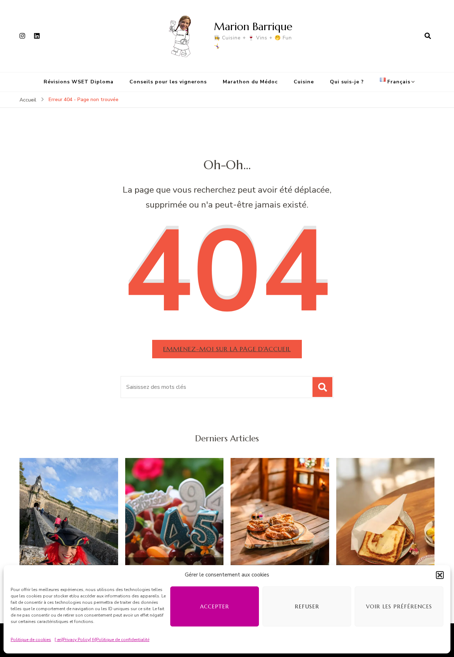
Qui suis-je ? (347, 81)
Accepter (214, 606)
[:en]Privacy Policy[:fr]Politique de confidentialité (102, 639)
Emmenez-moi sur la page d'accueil (227, 349)
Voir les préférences (399, 606)
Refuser (307, 606)
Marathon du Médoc (250, 81)
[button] (439, 575)
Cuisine (304, 81)
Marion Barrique (253, 26)
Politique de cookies (31, 639)
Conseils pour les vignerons (168, 81)
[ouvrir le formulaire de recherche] (427, 35)
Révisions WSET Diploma (79, 81)
